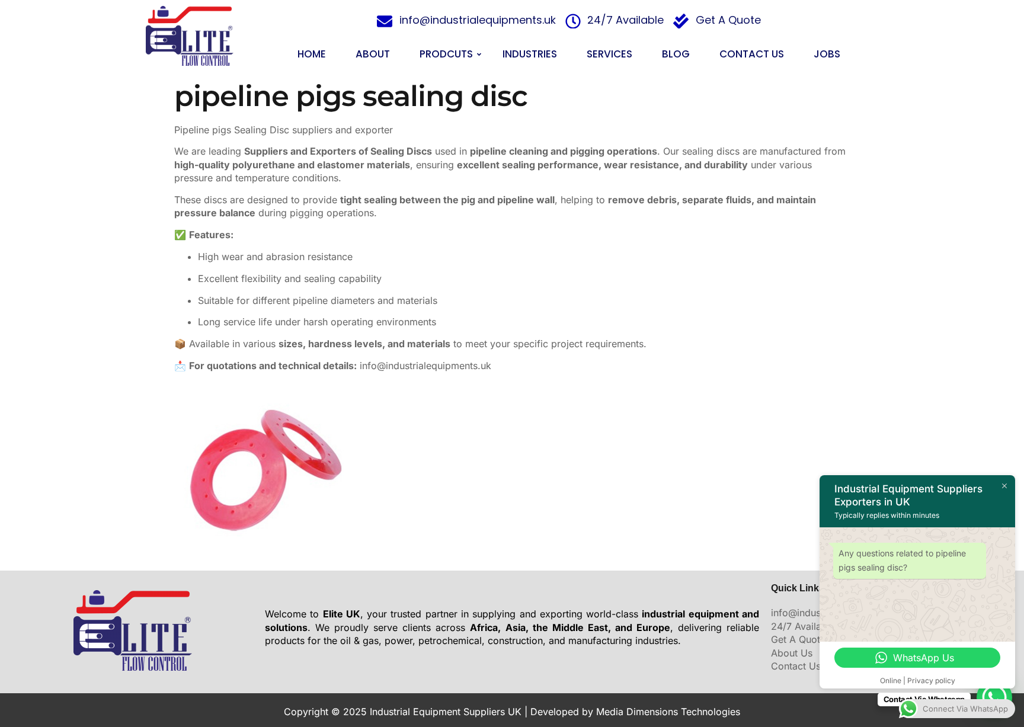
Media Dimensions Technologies (668, 712)
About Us (791, 653)
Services (609, 54)
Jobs (827, 54)
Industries (530, 54)
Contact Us (751, 54)
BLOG (676, 54)
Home (311, 54)
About (373, 54)
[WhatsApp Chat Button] (994, 697)
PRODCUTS (446, 54)
